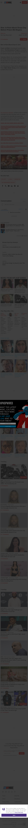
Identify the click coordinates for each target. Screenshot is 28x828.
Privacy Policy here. (19, 812)
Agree (14, 815)
